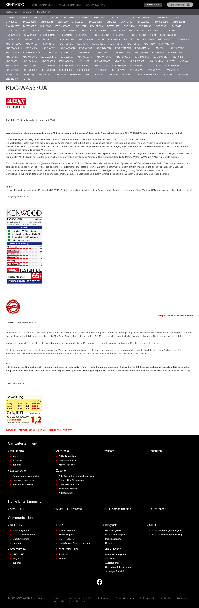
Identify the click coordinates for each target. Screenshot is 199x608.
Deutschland (153, 4)
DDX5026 (83, 17)
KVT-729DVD (172, 70)
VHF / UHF (18, 554)
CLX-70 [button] (10, 17)
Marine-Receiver (67, 465)
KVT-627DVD (118, 70)
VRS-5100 (100, 74)
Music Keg (29, 74)
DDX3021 (69, 17)
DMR (59, 525)
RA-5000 (114, 74)
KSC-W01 (185, 61)
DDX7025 (129, 17)
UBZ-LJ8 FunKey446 (147, 74)
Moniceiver (18, 456)
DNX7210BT (82, 35)
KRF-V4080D (30, 65)
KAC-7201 (86, 30)
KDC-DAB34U (141, 56)
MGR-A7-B (60, 74)
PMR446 (63, 554)
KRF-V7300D (12, 65)
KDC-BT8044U (138, 35)
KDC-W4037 (32, 43)
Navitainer (18, 460)
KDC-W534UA (175, 52)
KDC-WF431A (66, 61)
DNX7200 (111, 21)
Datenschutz (60, 601)
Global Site (166, 598)
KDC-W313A (85, 48)
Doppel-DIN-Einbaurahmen (72, 480)
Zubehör (17, 465)
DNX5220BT (78, 21)
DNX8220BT (178, 21)
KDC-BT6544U (101, 35)
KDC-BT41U (50, 52)
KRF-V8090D (48, 70)
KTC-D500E (101, 70)
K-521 (153, 35)
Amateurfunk (18, 549)
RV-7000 (127, 74)
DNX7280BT (161, 21)
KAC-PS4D (154, 30)
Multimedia (17, 451)
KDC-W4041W (166, 43)
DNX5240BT (95, 21)
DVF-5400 (129, 26)
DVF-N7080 (145, 26)
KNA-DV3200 (156, 61)
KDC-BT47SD (104, 48)
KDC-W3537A (67, 39)
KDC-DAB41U (160, 56)
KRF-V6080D (119, 65)
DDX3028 (37, 17)
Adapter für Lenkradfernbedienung (76, 476)
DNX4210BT (170, 30)
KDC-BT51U (104, 52)
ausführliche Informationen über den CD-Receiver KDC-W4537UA (39, 430)
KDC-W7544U (104, 56)
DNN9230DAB (136, 30)
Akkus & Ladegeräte (115, 554)
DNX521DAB (65, 35)
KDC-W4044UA (14, 48)
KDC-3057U (98, 43)
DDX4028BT (53, 17)
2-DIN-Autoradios (68, 460)
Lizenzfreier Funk (67, 549)
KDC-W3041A (32, 39)
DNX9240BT (12, 26)
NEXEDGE (17, 525)
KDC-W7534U (85, 56)
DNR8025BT (12, 30)
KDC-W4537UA (43, 12)
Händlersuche (74, 598)
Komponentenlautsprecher (26, 476)
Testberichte (12, 12)
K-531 (101, 39)
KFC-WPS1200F (102, 61)
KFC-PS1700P (137, 61)
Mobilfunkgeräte (21, 539)
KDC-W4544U (86, 52)
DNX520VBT (29, 21)
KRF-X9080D (66, 70)
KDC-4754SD (68, 48)
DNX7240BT (127, 21)
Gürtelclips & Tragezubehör (119, 567)
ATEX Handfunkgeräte (24, 534)
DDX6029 (98, 17)
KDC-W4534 (12, 52)
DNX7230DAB (13, 39)
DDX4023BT (69, 30)
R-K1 (88, 74)
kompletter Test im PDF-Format (175, 315)
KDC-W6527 (66, 56)
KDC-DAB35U (183, 39)
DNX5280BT (144, 21)
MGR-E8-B (75, 74)
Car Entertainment (42, 5)
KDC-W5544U (48, 56)
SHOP (89, 598)
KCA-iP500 (30, 35)
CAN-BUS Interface (69, 484)
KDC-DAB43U (30, 61)
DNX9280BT (29, 26)
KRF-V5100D (101, 65)
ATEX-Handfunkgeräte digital (166, 530)
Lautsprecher (18, 471)
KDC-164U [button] (48, 43)
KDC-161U (82, 43)
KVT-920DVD (13, 74)
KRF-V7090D (154, 65)
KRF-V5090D (66, 65)
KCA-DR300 (96, 26)
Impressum (182, 598)
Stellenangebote (147, 598)
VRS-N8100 (12, 78)
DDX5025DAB (51, 30)
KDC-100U (80, 26)
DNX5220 (63, 21)
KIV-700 (171, 61)
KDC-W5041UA (122, 52)
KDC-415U (149, 43)
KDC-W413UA (142, 48)
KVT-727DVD (154, 70)
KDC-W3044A (86, 39)
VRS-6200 (167, 74)
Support (58, 598)
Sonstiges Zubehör (68, 488)
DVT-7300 (160, 26)
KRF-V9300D (30, 70)
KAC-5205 (148, 39)
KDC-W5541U (30, 56)
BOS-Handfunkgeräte (116, 534)
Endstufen (155, 451)
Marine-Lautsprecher (23, 484)
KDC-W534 (158, 52)
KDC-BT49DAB (13, 43)
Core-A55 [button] (23, 17)
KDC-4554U (32, 48)
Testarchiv (27, 12)
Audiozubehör (112, 563)
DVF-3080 (45, 26)
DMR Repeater (66, 539)
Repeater (17, 543)
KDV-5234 (120, 61)
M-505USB (44, 74)
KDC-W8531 (12, 61)
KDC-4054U (115, 43)
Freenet (63, 558)
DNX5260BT (46, 21)
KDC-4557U (50, 48)
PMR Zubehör (112, 549)
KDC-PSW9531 (168, 35)
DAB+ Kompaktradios (117, 509)
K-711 (26, 30)
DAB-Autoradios (67, 456)
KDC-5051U (160, 48)
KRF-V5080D (48, 65)
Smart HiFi (17, 509)
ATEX (152, 525)
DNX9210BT (49, 39)
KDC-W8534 (48, 61)
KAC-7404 (100, 30)
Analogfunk (110, 525)
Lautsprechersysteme (24, 480)
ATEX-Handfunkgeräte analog (167, 534)
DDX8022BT (144, 17)
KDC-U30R (83, 61)
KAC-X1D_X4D (131, 39)
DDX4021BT (113, 17)
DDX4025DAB (117, 30)
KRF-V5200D (83, 65)
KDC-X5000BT (63, 26)
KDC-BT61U (12, 56)
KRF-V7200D (12, 70)
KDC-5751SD (177, 48)
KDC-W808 (177, 56)
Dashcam (108, 451)
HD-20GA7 (176, 26)
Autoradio (62, 451)
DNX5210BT (119, 35)
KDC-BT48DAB (123, 48)
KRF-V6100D (136, 65)
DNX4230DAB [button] (47, 35)
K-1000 (36, 30)
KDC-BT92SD (123, 56)
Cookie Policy (78, 601)
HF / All (17, 558)
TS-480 (26, 78)
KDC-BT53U (141, 52)
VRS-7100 (182, 74)
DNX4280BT (12, 21)
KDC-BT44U (67, 52)
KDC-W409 (114, 39)
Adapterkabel (66, 493)
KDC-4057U (133, 43)
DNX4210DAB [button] (13, 35)
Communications (95, 5)
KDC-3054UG (66, 43)
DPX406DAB (164, 39)
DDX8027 (178, 17)
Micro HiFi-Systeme (69, 509)
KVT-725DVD (136, 70)
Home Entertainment (69, 5)
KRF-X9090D (83, 70)
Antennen (110, 558)
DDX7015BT (113, 26)
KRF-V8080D (172, 65)
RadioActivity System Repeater (75, 543)
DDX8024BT (161, 17)
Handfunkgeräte (21, 530)
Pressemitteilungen (125, 598)
